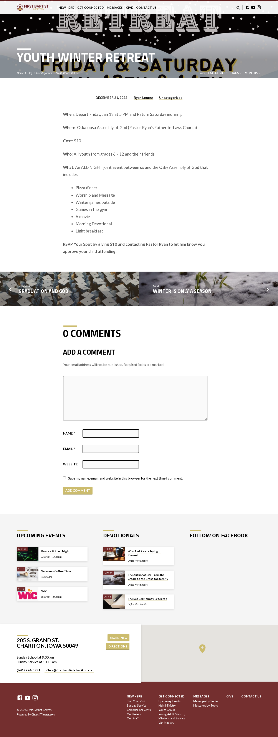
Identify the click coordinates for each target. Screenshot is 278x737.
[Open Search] (238, 8)
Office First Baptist (137, 560)
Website (70, 464)
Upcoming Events (169, 701)
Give (129, 7)
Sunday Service (136, 705)
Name (69, 433)
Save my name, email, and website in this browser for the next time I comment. (125, 478)
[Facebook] (247, 7)
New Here (66, 7)
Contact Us (146, 7)
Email (69, 449)
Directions (117, 646)
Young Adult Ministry (172, 714)
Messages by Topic (205, 705)
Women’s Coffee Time (56, 571)
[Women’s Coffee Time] (27, 574)
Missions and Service (172, 718)
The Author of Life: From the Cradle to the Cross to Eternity (148, 577)
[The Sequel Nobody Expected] (114, 601)
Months (251, 73)
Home (20, 73)
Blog (30, 73)
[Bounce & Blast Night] (27, 554)
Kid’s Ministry (167, 705)
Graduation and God (43, 291)
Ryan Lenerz (143, 98)
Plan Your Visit (136, 701)
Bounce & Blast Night (55, 551)
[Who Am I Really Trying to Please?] (114, 554)
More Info (118, 637)
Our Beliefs (134, 714)
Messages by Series (205, 701)
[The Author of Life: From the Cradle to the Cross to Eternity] (114, 578)
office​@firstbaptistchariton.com (69, 670)
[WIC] (27, 594)
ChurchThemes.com (43, 714)
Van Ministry (166, 722)
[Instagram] (258, 7)
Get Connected (90, 7)
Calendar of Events (139, 710)
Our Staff (133, 718)
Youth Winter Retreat (67, 73)
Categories (217, 73)
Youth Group (167, 710)
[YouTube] (253, 7)
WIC (44, 591)
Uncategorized (44, 73)
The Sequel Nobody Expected (147, 599)
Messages (115, 7)
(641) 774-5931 (28, 670)
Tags (235, 73)
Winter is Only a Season (182, 291)
